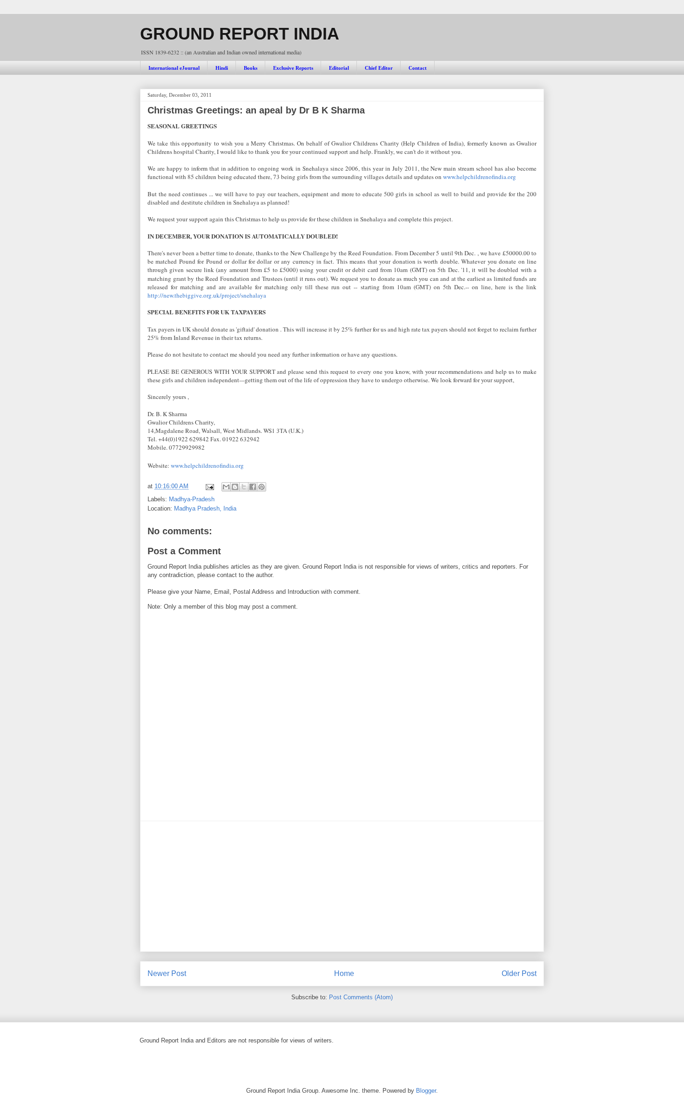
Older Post (519, 973)
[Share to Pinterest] (261, 486)
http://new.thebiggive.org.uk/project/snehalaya (207, 295)
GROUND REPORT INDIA (239, 33)
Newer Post (167, 973)
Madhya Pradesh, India (205, 508)
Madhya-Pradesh (192, 499)
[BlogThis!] (235, 486)
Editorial (339, 68)
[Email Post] (209, 486)
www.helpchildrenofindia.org (479, 177)
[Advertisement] (342, 886)
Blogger (426, 1090)
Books (250, 68)
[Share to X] (243, 486)
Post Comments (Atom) (361, 997)
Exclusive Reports (293, 68)
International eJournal (174, 68)
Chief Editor (379, 68)
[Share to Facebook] (252, 486)
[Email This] (226, 486)
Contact (418, 68)
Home (344, 973)
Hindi (221, 68)
